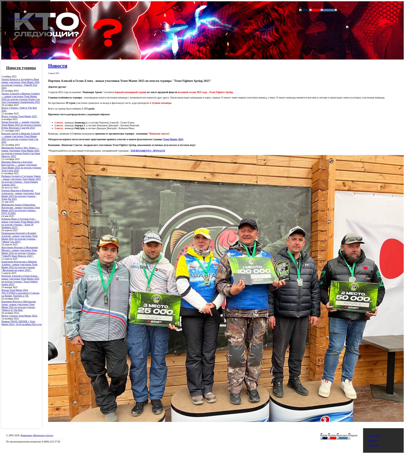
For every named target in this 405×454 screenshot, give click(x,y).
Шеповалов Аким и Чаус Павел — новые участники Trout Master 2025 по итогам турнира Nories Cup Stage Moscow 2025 (20, 152)
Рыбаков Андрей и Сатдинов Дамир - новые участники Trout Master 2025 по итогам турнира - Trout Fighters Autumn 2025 (21, 180)
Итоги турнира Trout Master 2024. (19, 315)
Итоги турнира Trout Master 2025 (19, 116)
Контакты (373, 445)
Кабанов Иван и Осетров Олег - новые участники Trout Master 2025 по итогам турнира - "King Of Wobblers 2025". (20, 223)
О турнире (373, 435)
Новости (57, 66)
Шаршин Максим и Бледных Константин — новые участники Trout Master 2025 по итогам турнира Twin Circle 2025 (21, 166)
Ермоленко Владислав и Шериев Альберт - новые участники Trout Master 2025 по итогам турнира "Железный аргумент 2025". (19, 266)
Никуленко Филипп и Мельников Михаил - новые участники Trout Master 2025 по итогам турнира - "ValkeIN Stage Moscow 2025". (19, 251)
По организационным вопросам (25, 18)
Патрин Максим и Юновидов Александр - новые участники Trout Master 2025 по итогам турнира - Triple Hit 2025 (20, 194)
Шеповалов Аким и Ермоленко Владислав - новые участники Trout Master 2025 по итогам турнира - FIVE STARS (20, 209)
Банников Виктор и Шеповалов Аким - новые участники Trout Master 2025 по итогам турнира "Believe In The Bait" (18, 305)
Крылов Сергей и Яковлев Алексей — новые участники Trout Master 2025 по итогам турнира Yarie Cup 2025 (20, 137)
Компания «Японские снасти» (37, 435)
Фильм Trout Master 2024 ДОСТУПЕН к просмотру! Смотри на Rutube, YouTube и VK (20, 293)
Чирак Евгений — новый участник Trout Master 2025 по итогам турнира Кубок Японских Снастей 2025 (21, 125)
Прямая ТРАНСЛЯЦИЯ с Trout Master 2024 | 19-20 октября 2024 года (21, 323)
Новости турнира (21, 68)
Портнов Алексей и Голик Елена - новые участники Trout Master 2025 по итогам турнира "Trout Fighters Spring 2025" (20, 280)
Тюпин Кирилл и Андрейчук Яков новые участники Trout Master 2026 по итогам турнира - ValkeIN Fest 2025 (20, 83)
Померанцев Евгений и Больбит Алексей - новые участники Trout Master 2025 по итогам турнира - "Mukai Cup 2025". (19, 237)
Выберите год (7, 31)
